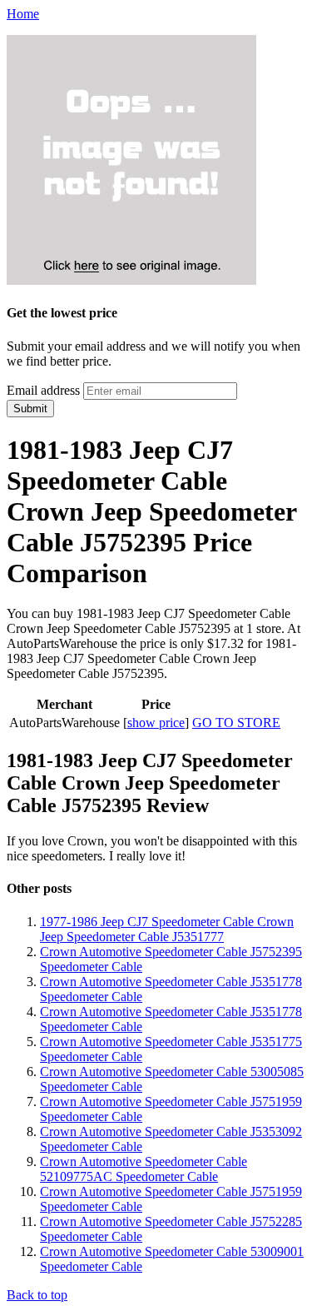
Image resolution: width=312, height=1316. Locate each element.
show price (156, 722)
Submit (30, 408)
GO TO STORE (236, 722)
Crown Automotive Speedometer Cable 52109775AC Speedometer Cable (143, 1169)
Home (23, 14)
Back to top (37, 1295)
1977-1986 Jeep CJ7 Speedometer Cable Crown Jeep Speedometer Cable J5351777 (167, 929)
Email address (43, 390)
